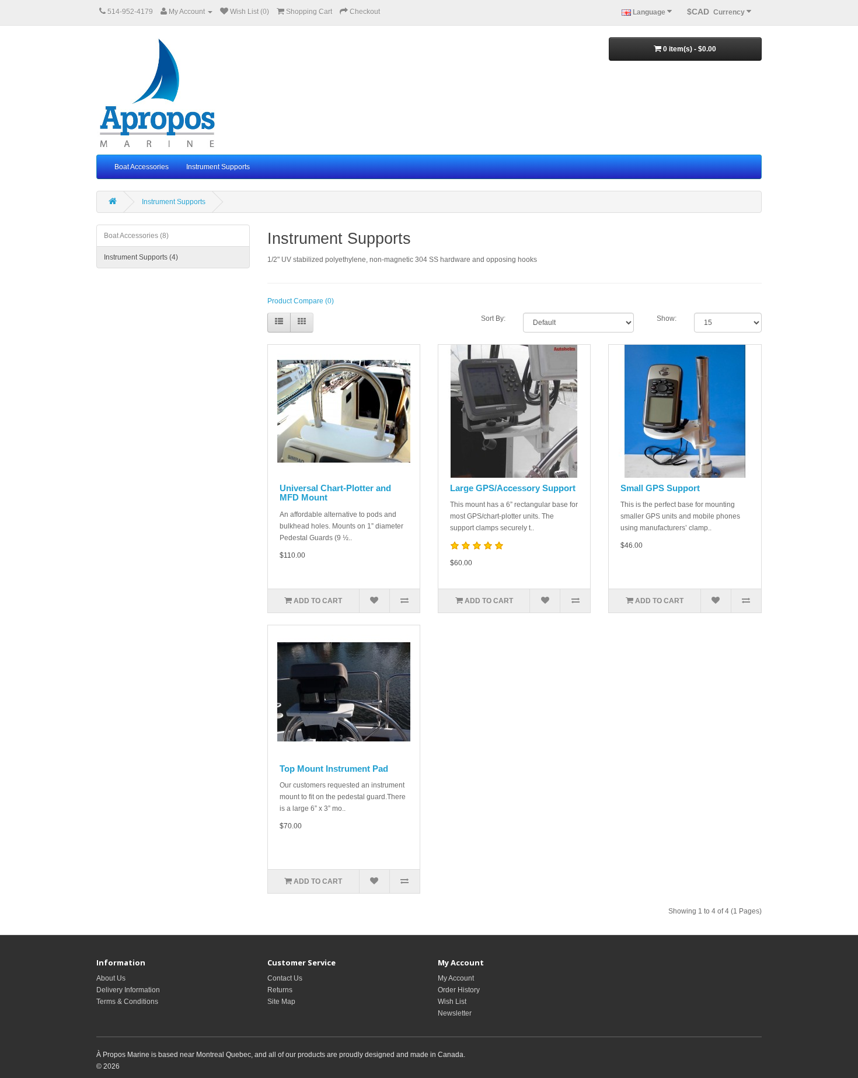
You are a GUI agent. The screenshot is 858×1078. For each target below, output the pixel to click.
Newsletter (455, 1013)
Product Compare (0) (300, 301)
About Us (110, 978)
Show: (666, 318)
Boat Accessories (141, 167)
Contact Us (284, 978)
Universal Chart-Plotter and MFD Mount (335, 493)
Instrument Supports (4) (141, 257)
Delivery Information (128, 990)
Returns (279, 990)
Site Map (281, 1002)
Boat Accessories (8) (136, 236)
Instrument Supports (218, 167)
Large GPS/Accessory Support (513, 488)
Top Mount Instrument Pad (334, 769)
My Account (456, 978)
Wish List (452, 1002)
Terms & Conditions (127, 1002)
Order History (459, 990)
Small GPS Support (660, 488)
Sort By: (493, 318)
